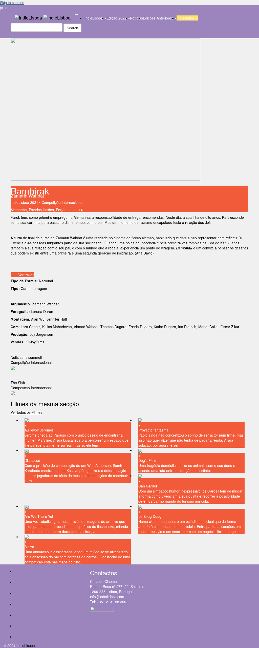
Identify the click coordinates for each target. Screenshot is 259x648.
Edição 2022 (116, 18)
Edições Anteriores (158, 18)
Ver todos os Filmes (26, 412)
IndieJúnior (186, 18)
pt (1, 7)
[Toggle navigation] (76, 14)
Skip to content (12, 2)
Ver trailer (26, 274)
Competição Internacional (61, 202)
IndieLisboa (94, 18)
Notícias (136, 18)
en (7, 7)
